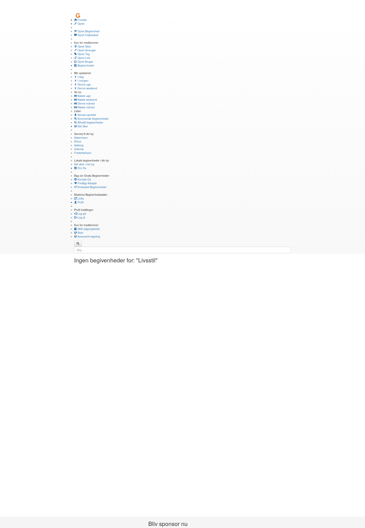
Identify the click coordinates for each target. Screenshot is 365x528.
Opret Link (83, 58)
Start (80, 232)
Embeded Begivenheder (92, 187)
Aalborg (78, 145)
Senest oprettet (86, 115)
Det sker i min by (84, 164)
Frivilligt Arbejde (87, 183)
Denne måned (86, 103)
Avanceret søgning (88, 236)
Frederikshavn (82, 153)
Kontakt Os (84, 179)
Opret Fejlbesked (87, 35)
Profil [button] (80, 202)
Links (80, 198)
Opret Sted (84, 46)
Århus (77, 141)
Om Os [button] (81, 168)
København (81, 137)
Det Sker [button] (82, 126)
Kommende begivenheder (93, 118)
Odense (79, 149)
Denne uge (84, 84)
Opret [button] (80, 23)
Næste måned (85, 107)
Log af (81, 217)
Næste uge (84, 96)
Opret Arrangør (86, 50)
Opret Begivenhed (88, 31)
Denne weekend (87, 88)
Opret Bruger (85, 61)
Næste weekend (87, 99)
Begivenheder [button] (85, 65)
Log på (81, 213)
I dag (80, 77)
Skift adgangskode (88, 229)
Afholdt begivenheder (90, 122)
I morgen (82, 80)
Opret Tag (83, 54)
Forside (82, 20)
